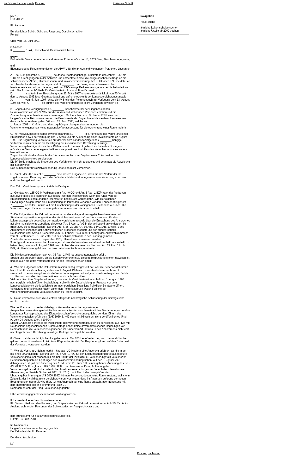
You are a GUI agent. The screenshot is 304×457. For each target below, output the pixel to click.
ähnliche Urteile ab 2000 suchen (159, 30)
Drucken (40, 3)
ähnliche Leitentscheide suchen (159, 27)
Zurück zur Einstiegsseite (19, 3)
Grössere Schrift (123, 3)
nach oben (154, 453)
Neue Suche (147, 21)
